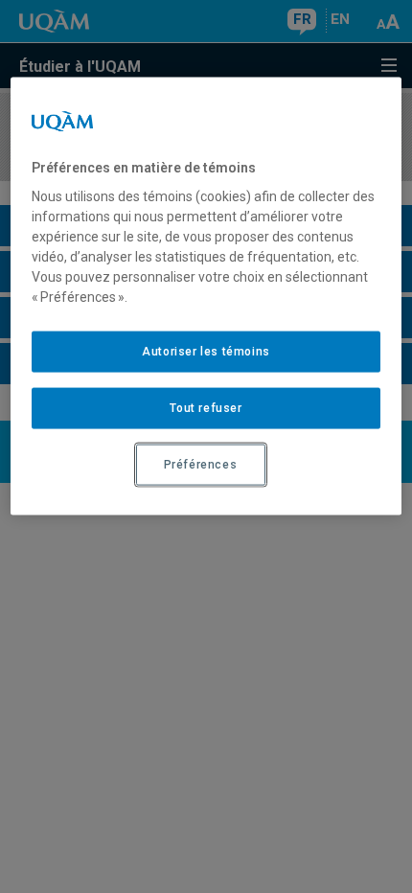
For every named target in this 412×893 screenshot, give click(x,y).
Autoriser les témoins (206, 351)
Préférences (201, 464)
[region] (206, 296)
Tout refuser (205, 408)
